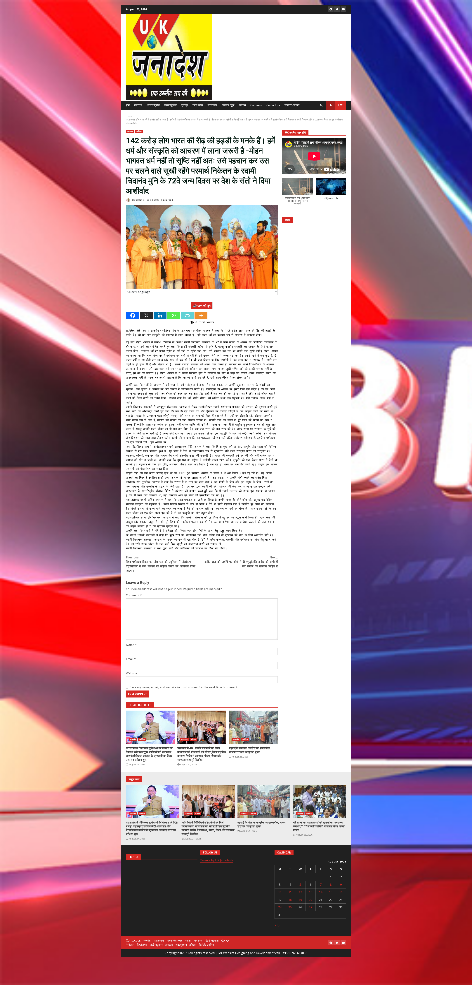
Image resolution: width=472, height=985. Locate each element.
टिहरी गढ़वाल (212, 940)
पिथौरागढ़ (142, 945)
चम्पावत (198, 940)
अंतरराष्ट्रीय (153, 105)
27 (310, 907)
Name (131, 645)
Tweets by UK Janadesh (216, 860)
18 (290, 900)
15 (330, 892)
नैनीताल (130, 945)
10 (280, 892)
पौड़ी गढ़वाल (156, 945)
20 (310, 900)
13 (310, 892)
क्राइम (184, 105)
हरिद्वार (192, 945)
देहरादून (225, 940)
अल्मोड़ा (147, 940)
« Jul (277, 925)
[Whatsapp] (173, 315)
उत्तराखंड (212, 105)
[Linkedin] (160, 315)
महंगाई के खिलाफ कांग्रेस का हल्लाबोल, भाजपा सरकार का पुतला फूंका (253, 727)
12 (300, 892)
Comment (134, 595)
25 (290, 907)
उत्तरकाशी (159, 940)
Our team (256, 105)
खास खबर (197, 105)
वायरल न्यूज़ (228, 105)
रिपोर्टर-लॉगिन (291, 105)
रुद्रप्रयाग (181, 945)
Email (131, 659)
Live (340, 105)
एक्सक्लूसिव (170, 105)
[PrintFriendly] (187, 315)
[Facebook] (132, 315)
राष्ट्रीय (138, 105)
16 (341, 892)
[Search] (321, 105)
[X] (146, 315)
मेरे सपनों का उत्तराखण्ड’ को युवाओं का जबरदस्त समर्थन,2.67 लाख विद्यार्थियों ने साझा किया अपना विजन (319, 801)
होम (128, 105)
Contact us (273, 105)
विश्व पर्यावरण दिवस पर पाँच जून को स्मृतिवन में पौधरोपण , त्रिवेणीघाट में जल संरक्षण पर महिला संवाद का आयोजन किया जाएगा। (160, 564)
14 (320, 892)
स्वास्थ (242, 105)
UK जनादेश (136, 199)
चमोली (188, 940)
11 (290, 892)
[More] (201, 315)
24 (280, 907)
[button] (297, 193)
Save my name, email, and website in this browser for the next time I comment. (184, 687)
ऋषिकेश (139, 131)
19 (300, 900)
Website (131, 673)
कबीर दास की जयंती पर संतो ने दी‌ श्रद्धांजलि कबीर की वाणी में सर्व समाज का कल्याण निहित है (241, 561)
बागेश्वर (169, 945)
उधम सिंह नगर (174, 940)
